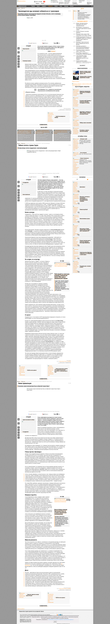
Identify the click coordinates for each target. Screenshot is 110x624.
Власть (38, 6)
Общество (50, 6)
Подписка (37, 3)
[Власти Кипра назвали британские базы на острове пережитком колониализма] (62, 503)
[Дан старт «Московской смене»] (76, 154)
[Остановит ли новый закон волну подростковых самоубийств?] (76, 122)
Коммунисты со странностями (62, 4)
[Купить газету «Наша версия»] (35, 1)
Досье (82, 8)
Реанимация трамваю (27, 60)
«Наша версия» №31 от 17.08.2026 (65, 361)
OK (55, 621)
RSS (57, 614)
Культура (66, 6)
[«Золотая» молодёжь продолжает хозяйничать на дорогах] (76, 130)
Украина (33, 6)
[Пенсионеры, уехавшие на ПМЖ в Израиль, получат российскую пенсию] (76, 113)
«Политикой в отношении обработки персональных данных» (61, 619)
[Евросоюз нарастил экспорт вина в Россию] (22, 595)
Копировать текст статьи (19, 67)
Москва (71, 6)
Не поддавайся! (26, 431)
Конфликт (44, 6)
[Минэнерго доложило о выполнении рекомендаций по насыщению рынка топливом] (76, 199)
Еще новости (82, 65)
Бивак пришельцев (26, 194)
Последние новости (82, 21)
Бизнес (56, 6)
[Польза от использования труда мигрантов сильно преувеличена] (76, 219)
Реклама (42, 3)
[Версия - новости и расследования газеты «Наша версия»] (25, 3)
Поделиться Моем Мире (19, 52)
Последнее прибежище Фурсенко (75, 4)
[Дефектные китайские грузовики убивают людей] (76, 209)
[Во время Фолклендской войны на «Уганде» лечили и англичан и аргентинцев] (51, 117)
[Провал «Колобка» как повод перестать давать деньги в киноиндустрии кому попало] (76, 187)
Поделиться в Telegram (19, 64)
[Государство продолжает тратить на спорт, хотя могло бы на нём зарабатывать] (22, 370)
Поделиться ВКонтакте (19, 48)
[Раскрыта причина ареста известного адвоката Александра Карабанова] (76, 241)
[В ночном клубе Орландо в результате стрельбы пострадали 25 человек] (76, 101)
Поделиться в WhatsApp (19, 59)
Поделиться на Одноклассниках (19, 56)
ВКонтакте (60, 614)
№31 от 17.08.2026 (39, 1)
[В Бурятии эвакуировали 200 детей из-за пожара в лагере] (76, 92)
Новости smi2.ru (20, 608)
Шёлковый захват (89, 3)
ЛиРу (61, 614)
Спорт (61, 6)
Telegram (59, 614)
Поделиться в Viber (19, 61)
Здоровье (53, 51)
